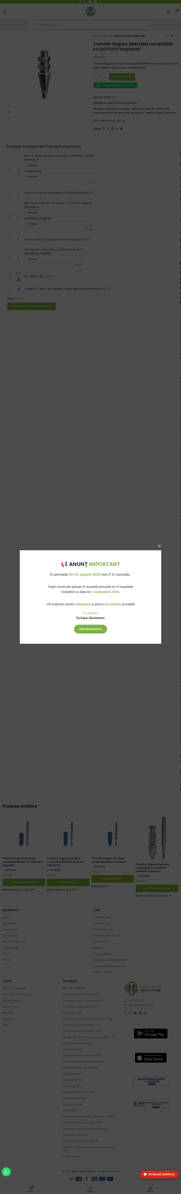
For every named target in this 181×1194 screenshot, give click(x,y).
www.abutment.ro (90, 629)
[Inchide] (159, 545)
